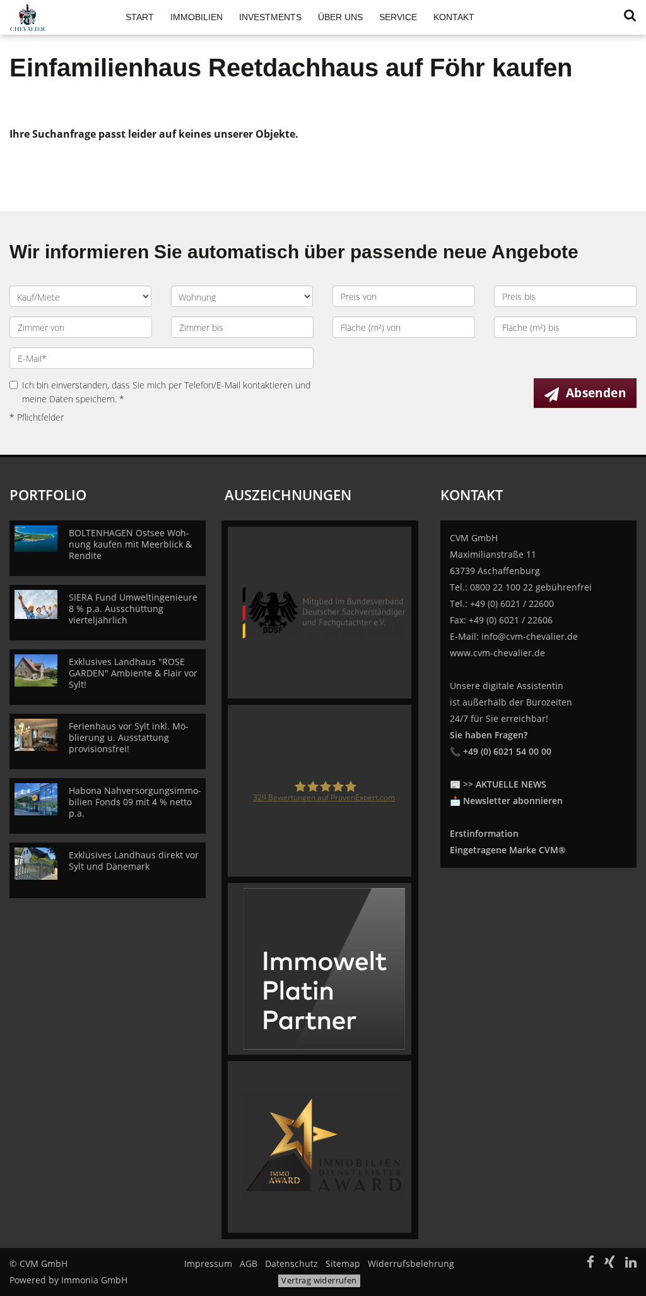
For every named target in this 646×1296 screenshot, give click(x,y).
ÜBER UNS (340, 17)
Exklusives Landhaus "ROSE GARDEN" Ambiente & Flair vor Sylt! (133, 673)
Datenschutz (291, 1263)
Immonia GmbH (94, 1280)
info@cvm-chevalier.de (529, 636)
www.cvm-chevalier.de (497, 653)
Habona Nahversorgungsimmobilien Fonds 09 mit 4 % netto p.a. (135, 801)
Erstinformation (484, 833)
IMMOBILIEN (196, 17)
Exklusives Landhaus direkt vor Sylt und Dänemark (134, 860)
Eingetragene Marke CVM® (508, 850)
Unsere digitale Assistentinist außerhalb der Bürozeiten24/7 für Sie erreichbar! (511, 718)
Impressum (208, 1263)
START (140, 17)
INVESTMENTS (270, 17)
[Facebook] (590, 1263)
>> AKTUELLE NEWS (504, 784)
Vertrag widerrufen (318, 1280)
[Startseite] (53, 17)
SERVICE (398, 17)
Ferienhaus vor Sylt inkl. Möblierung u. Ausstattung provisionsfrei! (129, 737)
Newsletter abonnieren (513, 801)
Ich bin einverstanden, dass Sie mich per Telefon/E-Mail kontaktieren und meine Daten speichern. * (166, 392)
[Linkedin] (631, 1263)
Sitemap (343, 1263)
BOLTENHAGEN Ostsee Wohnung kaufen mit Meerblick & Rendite (130, 544)
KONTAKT (453, 17)
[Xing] (609, 1263)
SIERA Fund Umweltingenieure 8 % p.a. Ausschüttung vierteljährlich (133, 608)
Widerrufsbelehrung (411, 1263)
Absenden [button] (596, 393)
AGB (248, 1263)
